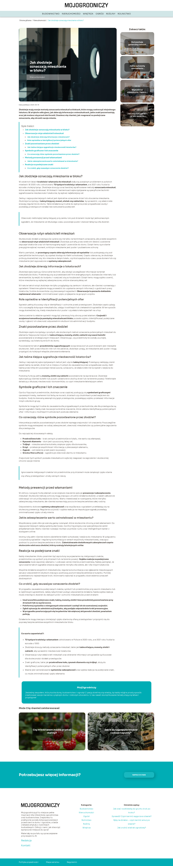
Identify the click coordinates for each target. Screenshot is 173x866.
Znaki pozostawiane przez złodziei (42, 143)
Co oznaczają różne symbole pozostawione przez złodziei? (53, 154)
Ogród (100, 14)
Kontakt (25, 845)
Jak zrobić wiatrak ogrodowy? (131, 827)
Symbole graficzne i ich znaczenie (41, 150)
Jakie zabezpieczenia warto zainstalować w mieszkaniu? (52, 161)
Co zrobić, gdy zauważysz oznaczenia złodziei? (48, 168)
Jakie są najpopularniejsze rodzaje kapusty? (121, 731)
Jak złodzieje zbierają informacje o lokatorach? (48, 137)
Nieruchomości (71, 14)
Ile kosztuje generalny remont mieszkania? (137, 43)
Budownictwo (51, 14)
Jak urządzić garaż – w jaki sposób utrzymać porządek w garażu (137, 115)
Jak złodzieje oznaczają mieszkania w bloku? (47, 129)
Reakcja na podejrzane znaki (39, 164)
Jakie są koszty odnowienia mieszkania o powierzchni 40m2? (137, 67)
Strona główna (25, 20)
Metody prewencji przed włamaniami (43, 157)
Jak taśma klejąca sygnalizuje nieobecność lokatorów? (51, 147)
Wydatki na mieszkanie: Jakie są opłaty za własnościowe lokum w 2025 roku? (137, 91)
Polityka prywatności (28, 862)
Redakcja (26, 840)
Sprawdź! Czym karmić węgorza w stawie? (131, 816)
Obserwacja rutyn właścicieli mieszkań (44, 133)
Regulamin (72, 862)
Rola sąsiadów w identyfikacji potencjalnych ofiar (49, 140)
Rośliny (110, 14)
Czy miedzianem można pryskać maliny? (52, 731)
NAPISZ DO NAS (139, 775)
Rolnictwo (124, 14)
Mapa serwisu (52, 862)
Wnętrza (88, 14)
